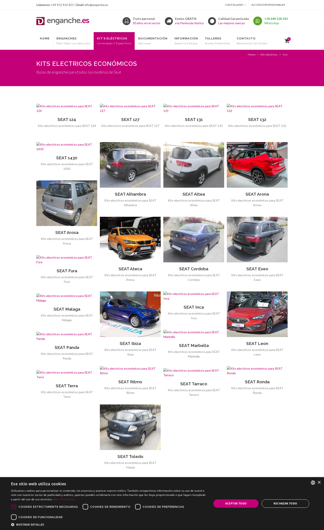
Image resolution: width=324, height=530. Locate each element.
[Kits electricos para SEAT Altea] (193, 165)
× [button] (319, 482)
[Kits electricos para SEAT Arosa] (66, 203)
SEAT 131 (194, 119)
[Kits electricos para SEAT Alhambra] (130, 165)
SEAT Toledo (130, 456)
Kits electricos (269, 54)
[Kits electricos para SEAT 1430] (66, 146)
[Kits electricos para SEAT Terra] (66, 374)
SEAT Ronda (257, 381)
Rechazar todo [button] (285, 503)
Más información (64, 499)
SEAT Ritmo (130, 381)
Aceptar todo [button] (236, 503)
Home (251, 54)
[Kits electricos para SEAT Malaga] (66, 298)
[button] (108, 524)
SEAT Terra (67, 385)
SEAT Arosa (66, 232)
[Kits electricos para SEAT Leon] (257, 314)
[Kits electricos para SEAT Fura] (66, 259)
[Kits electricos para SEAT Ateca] (130, 239)
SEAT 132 (257, 119)
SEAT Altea (193, 194)
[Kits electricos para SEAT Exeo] (257, 239)
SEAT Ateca (130, 268)
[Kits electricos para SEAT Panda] (66, 336)
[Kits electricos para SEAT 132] (257, 108)
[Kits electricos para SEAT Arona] (257, 165)
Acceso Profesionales (268, 4)
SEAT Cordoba (193, 268)
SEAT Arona (257, 194)
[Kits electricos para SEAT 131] (193, 108)
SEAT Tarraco (193, 383)
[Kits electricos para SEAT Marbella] (193, 334)
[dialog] (162, 503)
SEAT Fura (67, 270)
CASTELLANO (234, 4)
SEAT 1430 (66, 157)
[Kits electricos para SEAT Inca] (193, 296)
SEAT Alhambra (130, 194)
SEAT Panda (67, 347)
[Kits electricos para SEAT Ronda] (257, 370)
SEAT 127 (130, 119)
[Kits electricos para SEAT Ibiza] (130, 314)
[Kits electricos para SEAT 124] (66, 108)
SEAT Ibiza (130, 343)
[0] (286, 40)
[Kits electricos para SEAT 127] (130, 108)
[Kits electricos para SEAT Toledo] (130, 427)
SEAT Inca (194, 307)
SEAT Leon (257, 343)
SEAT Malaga (67, 309)
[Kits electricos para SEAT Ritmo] (130, 370)
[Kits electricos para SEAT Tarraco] (193, 372)
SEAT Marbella (194, 345)
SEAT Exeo (257, 268)
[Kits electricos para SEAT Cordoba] (193, 239)
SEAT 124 (67, 119)
